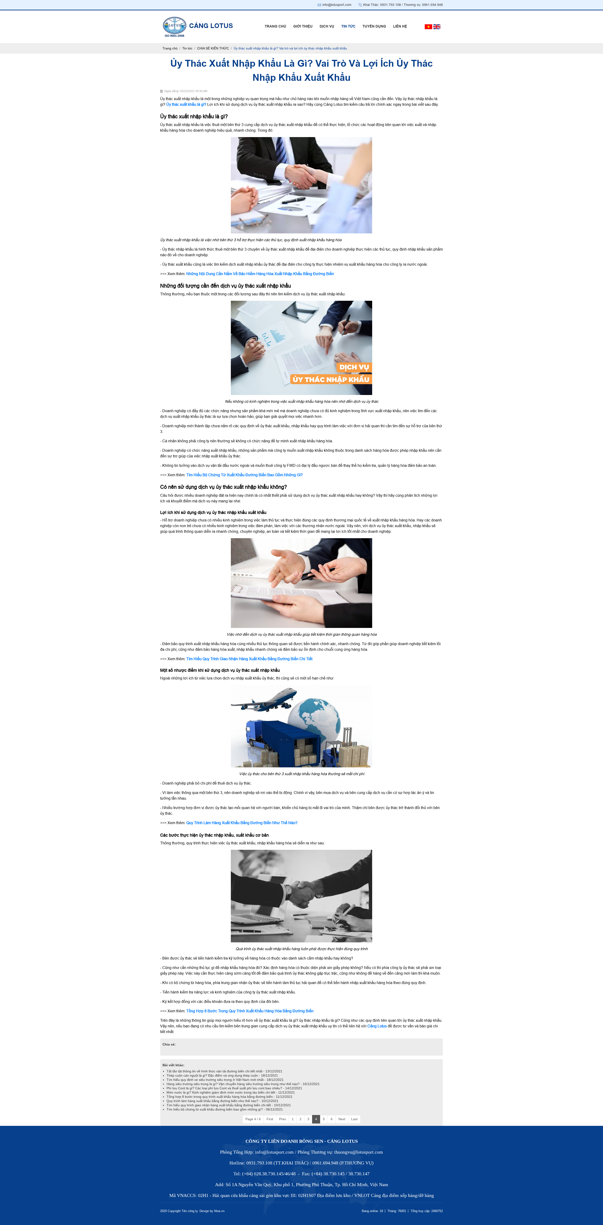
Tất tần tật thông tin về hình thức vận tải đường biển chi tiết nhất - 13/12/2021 (224, 1071)
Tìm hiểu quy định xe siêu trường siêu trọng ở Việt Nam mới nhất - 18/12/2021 (225, 1080)
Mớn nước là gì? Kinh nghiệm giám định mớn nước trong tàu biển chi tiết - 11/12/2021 (231, 1092)
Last (354, 1119)
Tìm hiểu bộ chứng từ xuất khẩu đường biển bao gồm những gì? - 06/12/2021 (225, 1109)
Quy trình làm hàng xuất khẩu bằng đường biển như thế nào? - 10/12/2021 (222, 1101)
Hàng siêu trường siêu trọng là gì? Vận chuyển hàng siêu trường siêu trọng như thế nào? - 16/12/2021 (243, 1084)
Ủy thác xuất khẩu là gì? (186, 104)
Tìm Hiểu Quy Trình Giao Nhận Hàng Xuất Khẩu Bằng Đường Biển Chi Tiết (249, 659)
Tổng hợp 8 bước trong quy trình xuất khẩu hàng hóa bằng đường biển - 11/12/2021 (230, 1097)
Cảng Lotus (377, 1026)
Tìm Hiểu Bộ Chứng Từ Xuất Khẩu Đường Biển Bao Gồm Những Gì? (244, 475)
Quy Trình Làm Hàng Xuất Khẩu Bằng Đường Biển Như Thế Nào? (241, 823)
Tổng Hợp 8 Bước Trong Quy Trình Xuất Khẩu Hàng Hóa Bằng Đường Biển (250, 1011)
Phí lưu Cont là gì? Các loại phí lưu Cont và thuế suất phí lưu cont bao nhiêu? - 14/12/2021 (234, 1088)
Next (341, 1119)
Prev (282, 1119)
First (270, 1119)
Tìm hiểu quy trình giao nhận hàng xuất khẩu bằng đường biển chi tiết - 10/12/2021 (229, 1105)
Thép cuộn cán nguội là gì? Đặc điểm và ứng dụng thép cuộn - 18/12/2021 (222, 1075)
